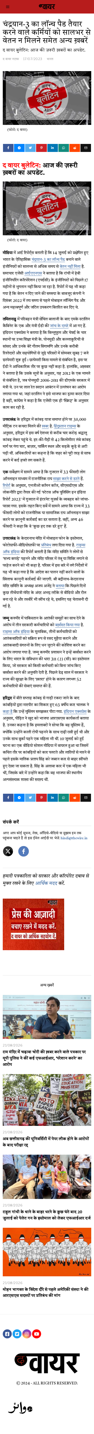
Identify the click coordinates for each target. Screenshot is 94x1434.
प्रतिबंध (46, 545)
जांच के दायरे (59, 326)
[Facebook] (8, 148)
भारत (50, 59)
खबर (45, 427)
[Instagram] (26, 1333)
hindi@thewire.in (74, 838)
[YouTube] (36, 1333)
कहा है (8, 712)
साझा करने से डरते (66, 479)
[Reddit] (74, 148)
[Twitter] (30, 148)
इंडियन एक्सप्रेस (75, 712)
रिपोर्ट (6, 486)
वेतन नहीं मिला (70, 267)
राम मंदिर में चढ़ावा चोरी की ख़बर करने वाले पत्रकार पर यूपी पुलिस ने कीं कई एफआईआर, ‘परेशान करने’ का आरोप (44, 1058)
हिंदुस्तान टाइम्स (65, 427)
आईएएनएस (33, 274)
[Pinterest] (41, 148)
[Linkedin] (52, 148)
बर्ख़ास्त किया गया (67, 625)
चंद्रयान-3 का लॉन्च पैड (48, 260)
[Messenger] (19, 148)
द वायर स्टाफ (11, 59)
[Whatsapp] (63, 148)
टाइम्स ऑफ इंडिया (16, 632)
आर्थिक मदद (46, 883)
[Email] (85, 148)
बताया (60, 586)
